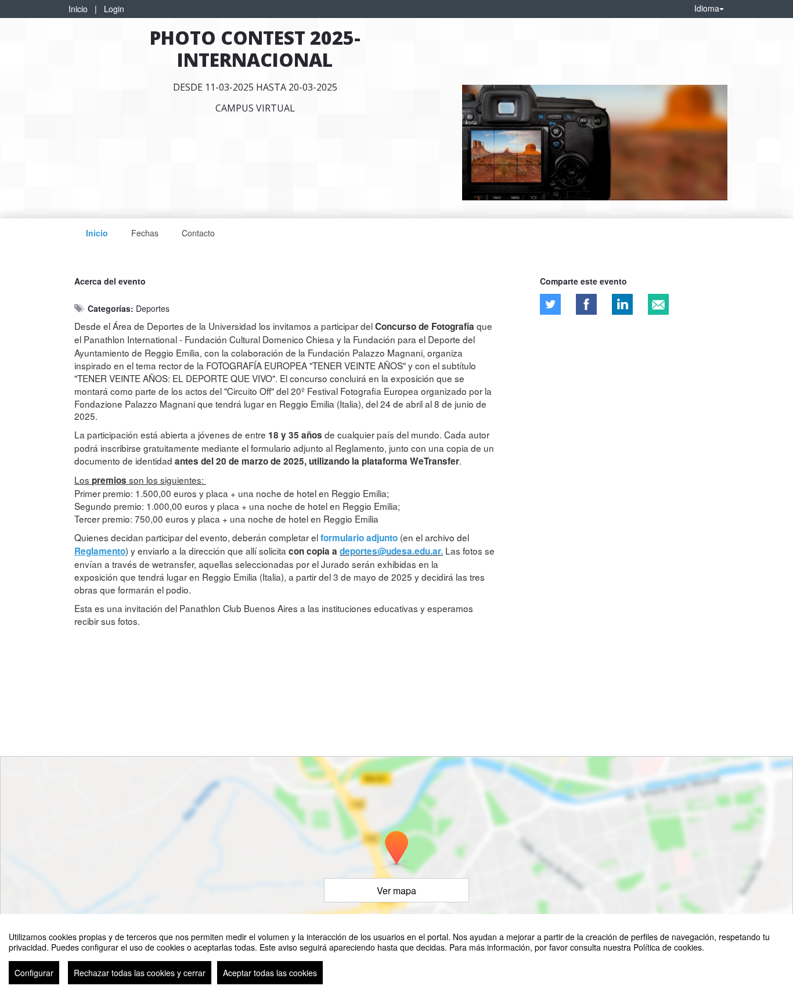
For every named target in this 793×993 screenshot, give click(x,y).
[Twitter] (550, 304)
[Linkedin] (622, 304)
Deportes (153, 308)
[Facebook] (586, 304)
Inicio (78, 9)
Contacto (198, 233)
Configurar (34, 972)
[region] (396, 953)
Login (114, 9)
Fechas (144, 233)
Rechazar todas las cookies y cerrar (140, 972)
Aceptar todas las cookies (270, 972)
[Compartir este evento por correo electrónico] (658, 304)
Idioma (706, 8)
